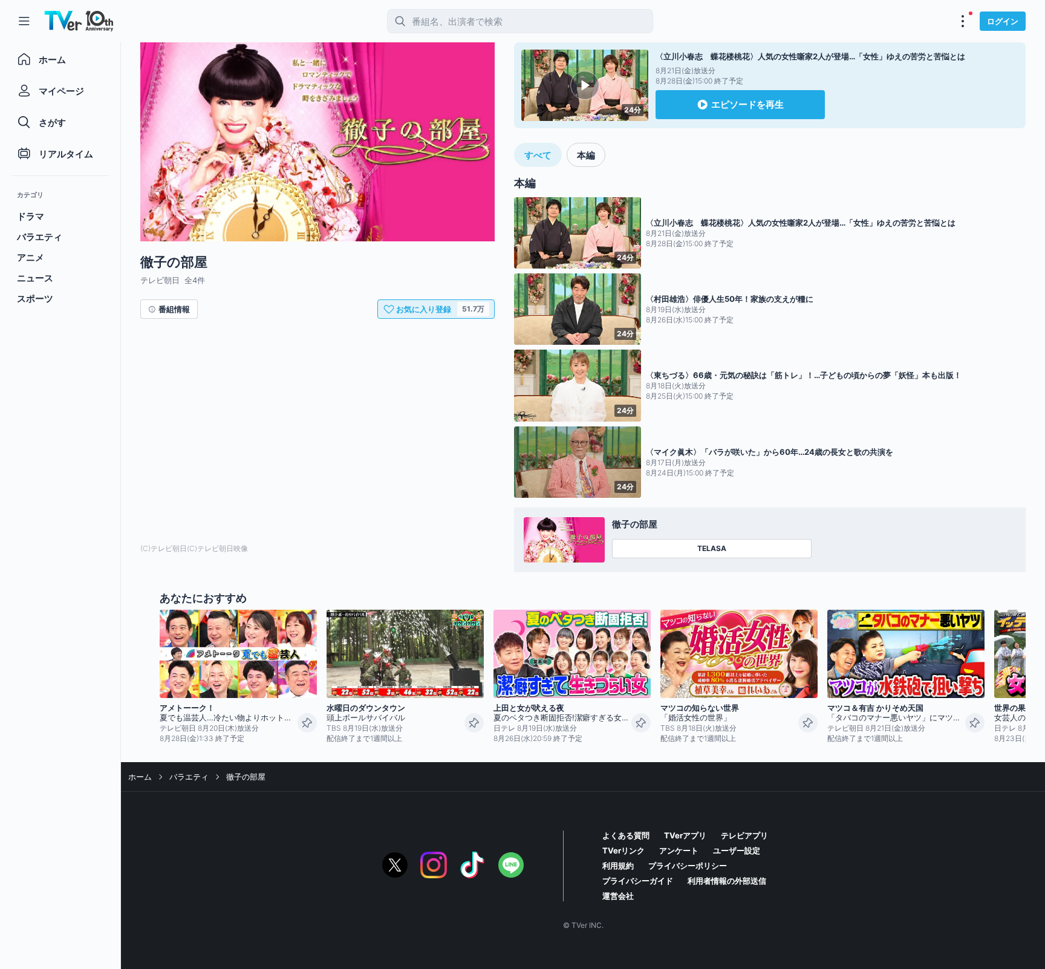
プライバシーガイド (637, 881)
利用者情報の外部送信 (727, 881)
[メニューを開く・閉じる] (962, 21)
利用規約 (618, 865)
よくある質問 (625, 835)
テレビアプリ (744, 835)
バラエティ (189, 776)
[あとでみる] (307, 722)
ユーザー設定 (736, 850)
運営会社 (618, 896)
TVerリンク (623, 850)
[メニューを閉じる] (24, 21)
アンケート (678, 850)
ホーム (140, 776)
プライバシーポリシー (687, 865)
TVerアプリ (685, 835)
